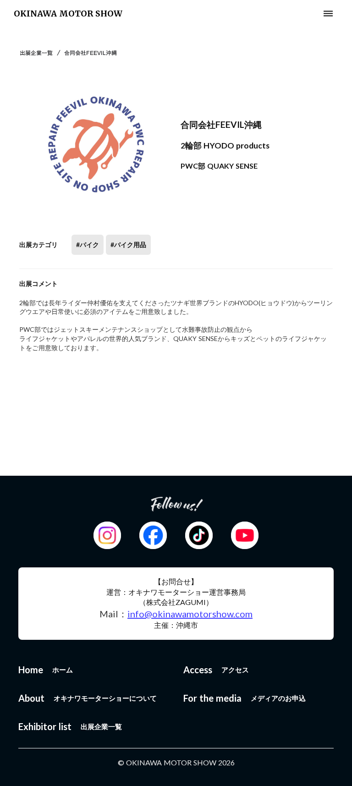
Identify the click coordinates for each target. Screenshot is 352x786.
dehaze (328, 13)
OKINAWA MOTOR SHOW (68, 13)
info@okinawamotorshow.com (190, 613)
